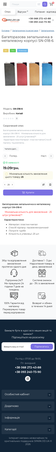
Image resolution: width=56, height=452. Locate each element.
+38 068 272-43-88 (40, 18)
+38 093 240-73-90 (40, 21)
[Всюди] (38, 4)
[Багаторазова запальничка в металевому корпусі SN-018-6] (28, 74)
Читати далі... (11, 149)
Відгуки (23, 11)
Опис (8, 11)
